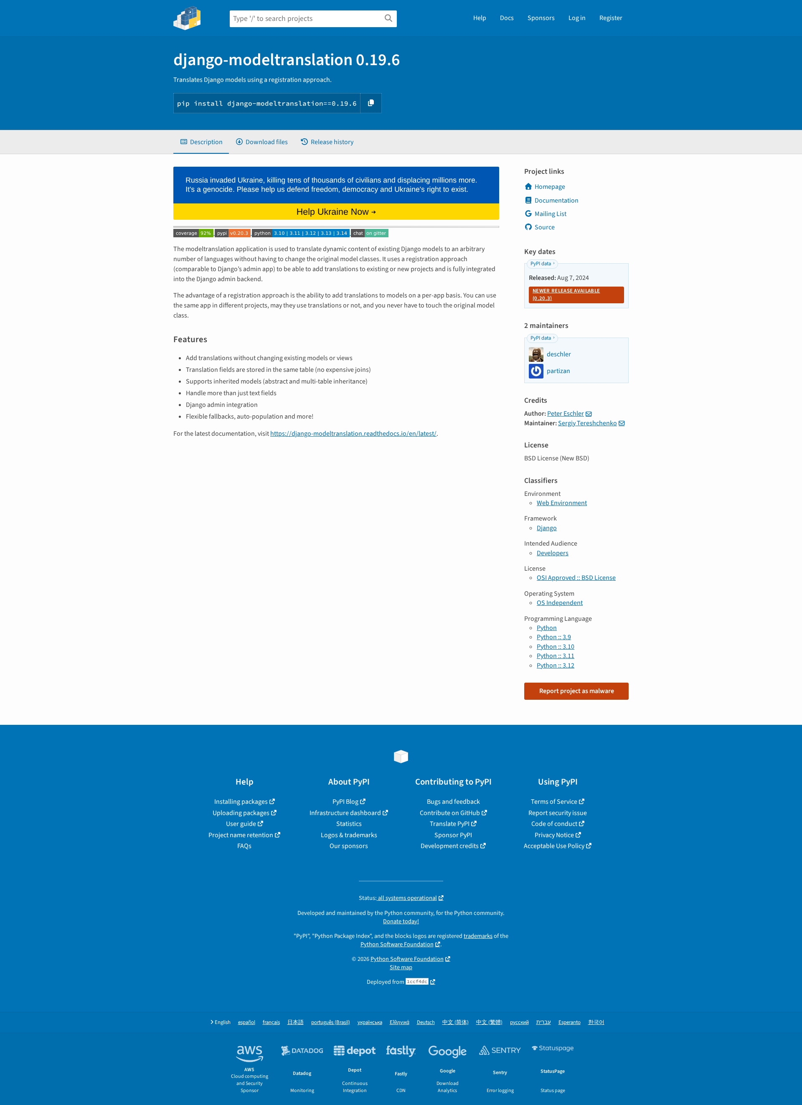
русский (519, 1022)
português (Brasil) (330, 1022)
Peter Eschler (565, 413)
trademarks (478, 936)
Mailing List (550, 213)
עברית (543, 1022)
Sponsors (541, 18)
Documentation (557, 200)
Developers (553, 553)
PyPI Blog (345, 801)
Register (610, 18)
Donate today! (401, 921)
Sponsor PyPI (453, 835)
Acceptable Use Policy (554, 846)
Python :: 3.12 (555, 665)
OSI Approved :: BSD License (576, 577)
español (246, 1022)
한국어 (596, 1022)
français (271, 1022)
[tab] (201, 142)
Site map (401, 967)
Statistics (349, 823)
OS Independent (560, 602)
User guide (241, 823)
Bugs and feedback (453, 801)
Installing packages (241, 801)
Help (479, 18)
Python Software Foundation (397, 944)
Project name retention (240, 835)
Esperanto (569, 1022)
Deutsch (426, 1022)
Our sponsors (349, 846)
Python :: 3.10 (555, 646)
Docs (507, 18)
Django (547, 528)
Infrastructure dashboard (345, 813)
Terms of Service (554, 801)
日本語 (295, 1022)
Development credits (450, 846)
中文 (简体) (455, 1022)
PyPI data (540, 263)
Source (545, 227)
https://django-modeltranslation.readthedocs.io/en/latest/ (353, 433)
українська (370, 1022)
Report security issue (557, 813)
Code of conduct (554, 823)
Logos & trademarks (349, 835)
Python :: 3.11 (555, 655)
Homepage (550, 186)
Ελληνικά (399, 1022)
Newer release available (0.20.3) (566, 294)
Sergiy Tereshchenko (587, 423)
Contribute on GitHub (450, 813)
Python (547, 628)
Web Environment (562, 503)
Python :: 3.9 (554, 637)
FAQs (244, 846)
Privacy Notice (554, 835)
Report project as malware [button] (576, 691)
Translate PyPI (450, 823)
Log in (577, 18)
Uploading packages (241, 813)
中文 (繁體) (489, 1022)
